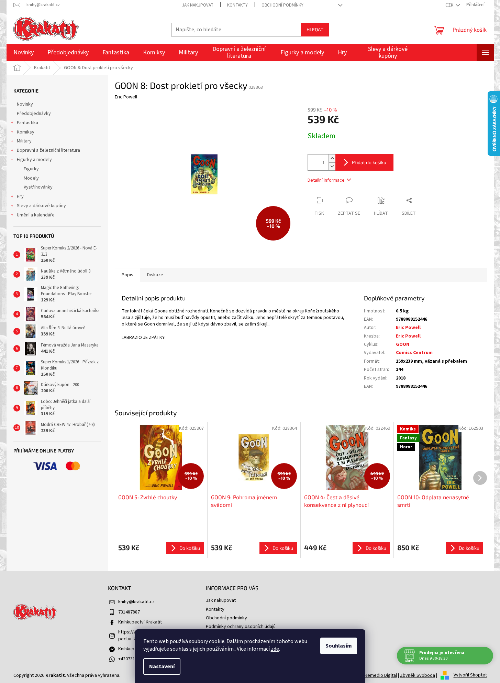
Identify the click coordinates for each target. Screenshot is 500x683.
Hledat (315, 29)
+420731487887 (133, 658)
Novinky (25, 104)
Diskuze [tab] (155, 274)
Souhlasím (338, 646)
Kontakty (237, 5)
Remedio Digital (381, 675)
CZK (449, 5)
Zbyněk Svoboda (417, 675)
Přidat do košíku (369, 162)
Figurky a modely (34, 159)
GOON (402, 344)
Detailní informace (326, 180)
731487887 (129, 612)
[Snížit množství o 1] (332, 166)
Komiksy (25, 132)
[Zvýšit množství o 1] (332, 158)
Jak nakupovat (197, 5)
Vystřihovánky (38, 187)
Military (24, 141)
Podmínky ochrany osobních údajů (241, 626)
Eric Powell (408, 327)
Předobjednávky (34, 113)
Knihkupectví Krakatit (140, 622)
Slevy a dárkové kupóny (41, 205)
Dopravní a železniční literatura (48, 150)
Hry (20, 196)
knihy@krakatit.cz (136, 601)
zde (275, 649)
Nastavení (162, 666)
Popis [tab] (127, 274)
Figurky (31, 169)
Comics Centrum (414, 352)
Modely (31, 178)
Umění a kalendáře (36, 215)
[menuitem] (24, 52)
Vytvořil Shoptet (470, 675)
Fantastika (27, 122)
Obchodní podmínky (282, 5)
